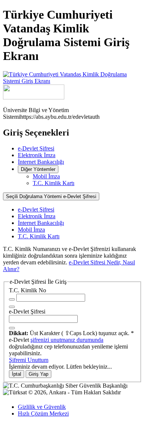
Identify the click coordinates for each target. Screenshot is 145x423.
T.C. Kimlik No (27, 290)
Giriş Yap (38, 374)
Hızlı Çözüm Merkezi (43, 413)
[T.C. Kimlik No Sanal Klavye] (12, 307)
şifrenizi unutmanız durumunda (66, 340)
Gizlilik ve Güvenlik (42, 407)
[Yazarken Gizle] (12, 299)
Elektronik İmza (36, 155)
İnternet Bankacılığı (41, 162)
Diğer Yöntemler (38, 169)
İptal (16, 374)
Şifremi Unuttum (28, 360)
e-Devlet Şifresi (36, 148)
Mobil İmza (46, 176)
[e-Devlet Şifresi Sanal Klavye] (12, 328)
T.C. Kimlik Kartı (53, 183)
